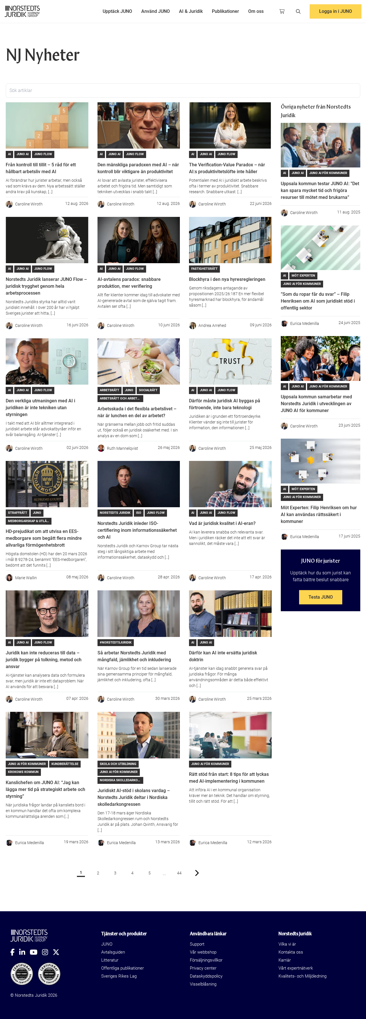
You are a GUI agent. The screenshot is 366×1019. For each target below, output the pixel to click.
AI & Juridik (191, 11)
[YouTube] (36, 952)
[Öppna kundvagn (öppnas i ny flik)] (282, 11)
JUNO (106, 944)
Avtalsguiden (113, 952)
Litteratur (109, 960)
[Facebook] (14, 952)
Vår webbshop (203, 952)
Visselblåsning (203, 984)
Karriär (285, 960)
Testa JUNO (321, 597)
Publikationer (225, 11)
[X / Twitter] (58, 952)
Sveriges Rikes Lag (119, 976)
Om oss (256, 11)
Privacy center (203, 968)
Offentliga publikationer (122, 968)
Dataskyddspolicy (206, 976)
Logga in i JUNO (335, 11)
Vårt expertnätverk (296, 968)
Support (197, 944)
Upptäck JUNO (117, 11)
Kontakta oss (291, 952)
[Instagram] (47, 952)
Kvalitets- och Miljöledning (303, 976)
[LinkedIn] (24, 952)
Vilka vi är (287, 944)
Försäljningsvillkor (206, 960)
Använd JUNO (155, 11)
